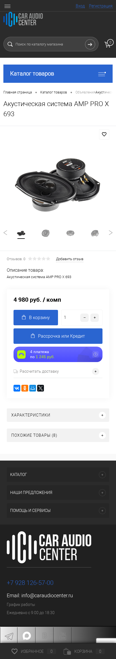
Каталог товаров (32, 73)
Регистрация (101, 6)
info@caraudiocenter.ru (47, 595)
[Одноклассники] (24, 388)
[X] (40, 388)
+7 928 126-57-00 (30, 583)
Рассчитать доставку (39, 371)
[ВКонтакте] (17, 388)
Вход (80, 6)
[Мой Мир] (32, 388)
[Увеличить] (58, 182)
